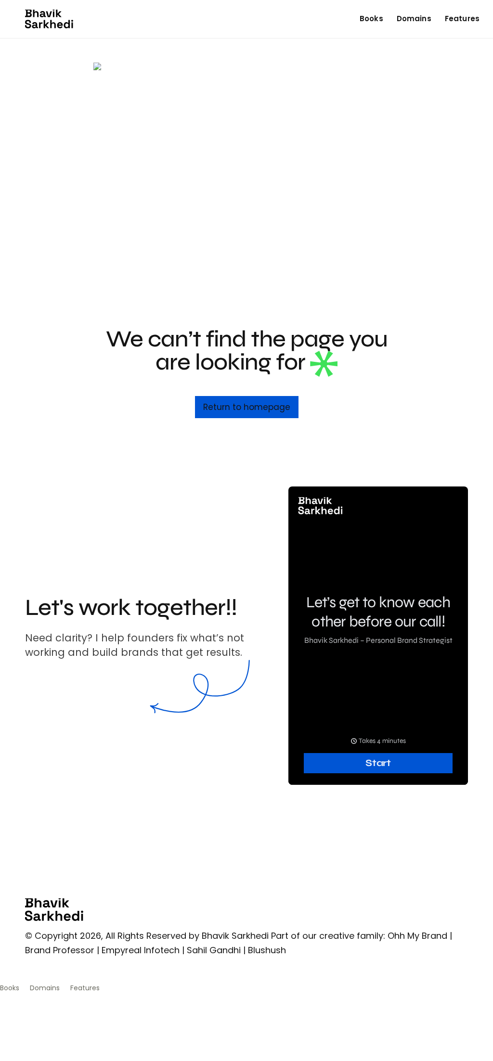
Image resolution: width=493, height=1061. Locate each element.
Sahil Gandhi (214, 950)
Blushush (267, 950)
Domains (414, 18)
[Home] (49, 19)
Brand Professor (59, 950)
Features (462, 18)
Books (371, 18)
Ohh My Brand (417, 936)
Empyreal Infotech (141, 950)
